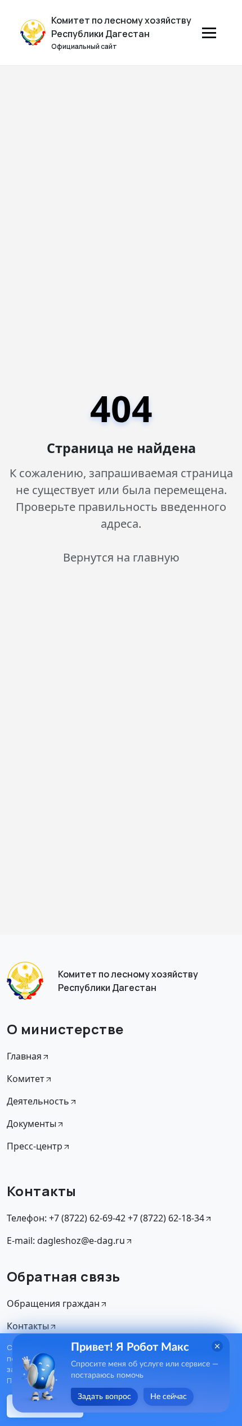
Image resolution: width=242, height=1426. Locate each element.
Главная (24, 1056)
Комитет (25, 1078)
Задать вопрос (104, 1397)
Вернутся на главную (121, 557)
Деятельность (38, 1101)
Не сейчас (168, 1397)
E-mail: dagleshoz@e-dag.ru (66, 1240)
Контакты (28, 1326)
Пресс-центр (34, 1146)
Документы (31, 1123)
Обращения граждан (53, 1303)
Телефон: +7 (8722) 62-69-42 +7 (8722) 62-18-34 (105, 1218)
